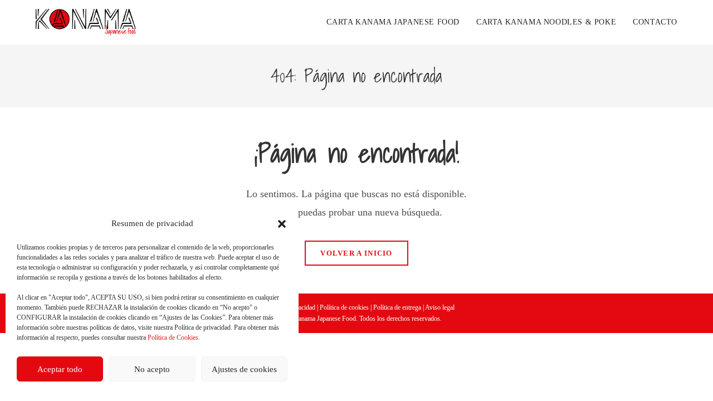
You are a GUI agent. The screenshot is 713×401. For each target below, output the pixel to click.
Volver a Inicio (356, 253)
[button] (281, 223)
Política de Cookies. (174, 337)
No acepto (152, 369)
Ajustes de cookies (244, 369)
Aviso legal (440, 307)
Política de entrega (397, 307)
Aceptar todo (59, 369)
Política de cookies (344, 307)
